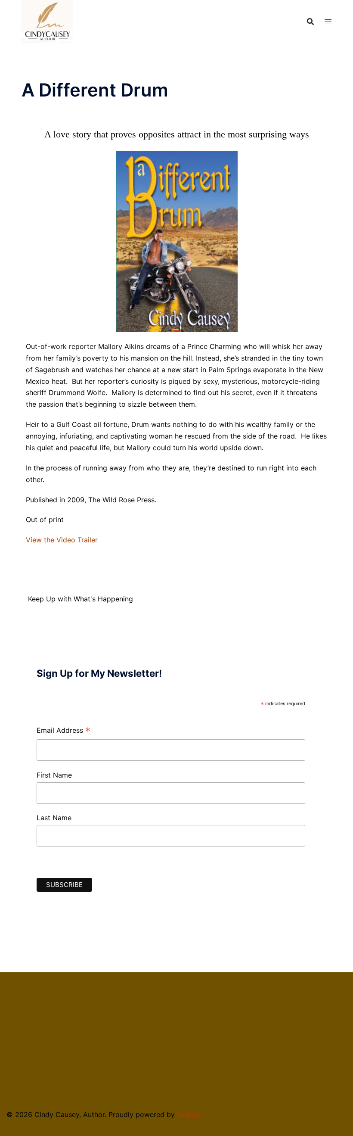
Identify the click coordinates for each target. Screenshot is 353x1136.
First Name (54, 775)
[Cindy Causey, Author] (47, 20)
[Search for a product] (310, 21)
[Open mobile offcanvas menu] (328, 22)
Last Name (54, 817)
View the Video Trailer (62, 539)
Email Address (63, 731)
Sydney (189, 1114)
